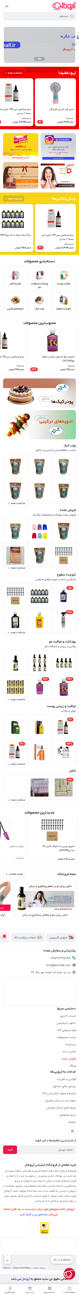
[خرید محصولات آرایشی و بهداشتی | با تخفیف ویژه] (58, 175)
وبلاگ (72, 1066)
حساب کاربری (68, 1016)
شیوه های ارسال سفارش (61, 1108)
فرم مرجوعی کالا (66, 1030)
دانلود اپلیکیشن (66, 1023)
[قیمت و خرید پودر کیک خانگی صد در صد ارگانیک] (39, 393)
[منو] (7, 6)
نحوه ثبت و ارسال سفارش (60, 1101)
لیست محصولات (66, 1037)
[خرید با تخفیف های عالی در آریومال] (58, 146)
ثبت (10, 1150)
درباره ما (71, 1044)
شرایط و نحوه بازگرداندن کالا (59, 1093)
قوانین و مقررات (66, 1079)
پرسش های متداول (64, 1086)
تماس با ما (69, 1052)
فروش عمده (68, 1059)
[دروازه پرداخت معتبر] (43, 1228)
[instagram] (72, 1131)
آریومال (25, 1279)
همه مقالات (16, 874)
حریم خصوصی (67, 1115)
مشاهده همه (15, 73)
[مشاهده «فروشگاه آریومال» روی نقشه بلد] (38, 1262)
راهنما (72, 1122)
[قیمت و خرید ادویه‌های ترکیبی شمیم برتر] (39, 424)
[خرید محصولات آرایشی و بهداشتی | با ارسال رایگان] (20, 146)
